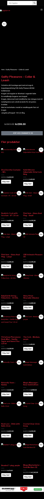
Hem (3, 69)
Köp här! (6, 182)
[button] (22, 133)
